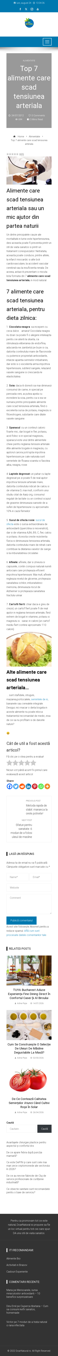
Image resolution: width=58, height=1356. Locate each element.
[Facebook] (9, 786)
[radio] (9, 763)
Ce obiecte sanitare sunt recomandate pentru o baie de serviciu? (28, 1190)
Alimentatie (29, 61)
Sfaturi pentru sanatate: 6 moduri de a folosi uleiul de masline (21, 829)
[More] (47, 786)
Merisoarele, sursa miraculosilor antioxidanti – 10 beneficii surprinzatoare (23, 1293)
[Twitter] (16, 786)
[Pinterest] (35, 786)
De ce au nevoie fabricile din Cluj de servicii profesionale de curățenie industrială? (26, 1179)
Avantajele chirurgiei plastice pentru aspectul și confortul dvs (26, 1144)
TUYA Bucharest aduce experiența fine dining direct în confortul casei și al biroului (29, 994)
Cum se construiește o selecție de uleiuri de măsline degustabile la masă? (29, 1048)
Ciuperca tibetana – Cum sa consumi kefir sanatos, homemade (27, 1309)
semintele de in (39, 699)
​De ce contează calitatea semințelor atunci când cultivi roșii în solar (29, 1103)
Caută (10, 1122)
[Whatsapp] (41, 786)
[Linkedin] (28, 786)
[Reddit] (22, 786)
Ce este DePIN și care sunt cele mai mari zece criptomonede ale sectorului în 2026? (28, 1166)
